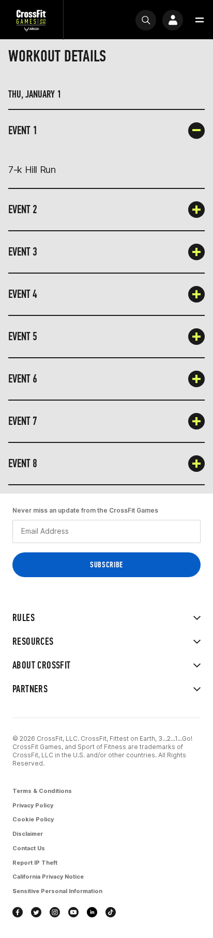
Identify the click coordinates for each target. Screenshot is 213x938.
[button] (199, 20)
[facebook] (17, 912)
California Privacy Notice (48, 876)
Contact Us (28, 848)
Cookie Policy (33, 819)
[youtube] (73, 912)
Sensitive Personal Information (57, 891)
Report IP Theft (34, 862)
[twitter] (36, 912)
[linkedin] (92, 912)
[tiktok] (110, 912)
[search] (145, 20)
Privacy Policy (32, 805)
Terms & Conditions (42, 790)
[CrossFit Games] (32, 19)
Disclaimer (27, 833)
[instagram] (55, 912)
